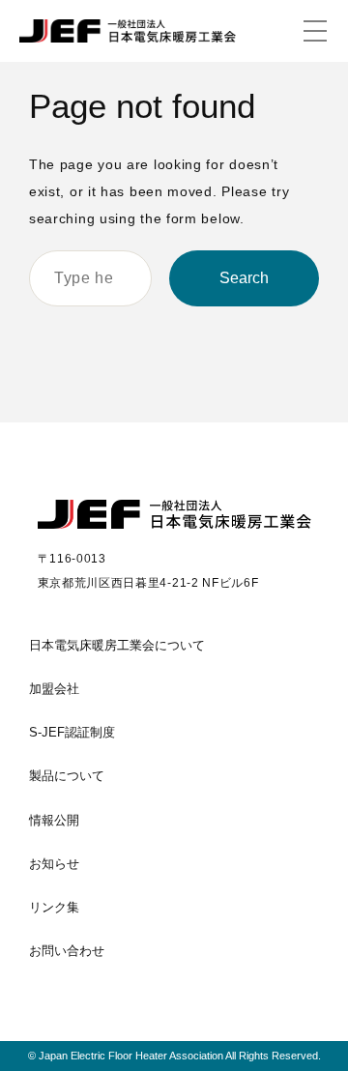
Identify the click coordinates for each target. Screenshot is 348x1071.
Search (244, 277)
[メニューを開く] (315, 31)
